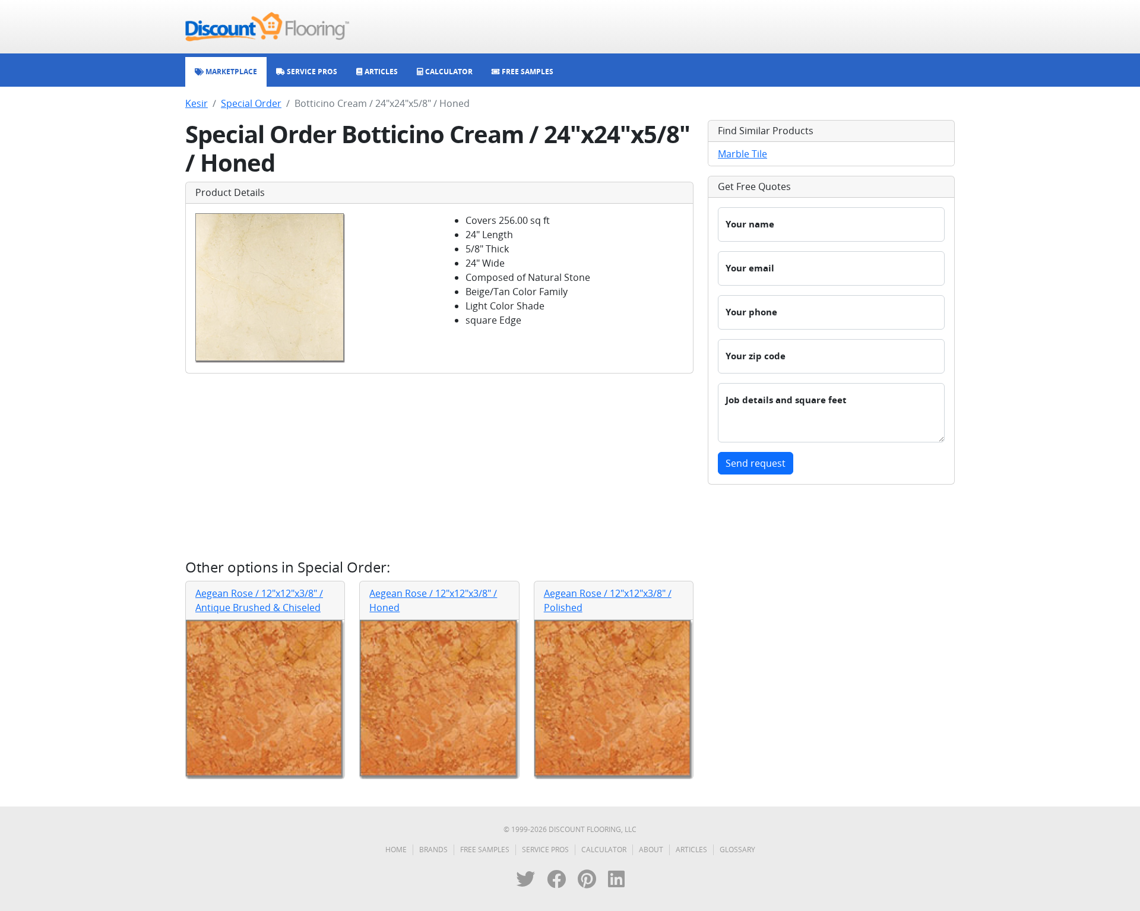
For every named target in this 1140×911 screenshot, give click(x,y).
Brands (433, 849)
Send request (756, 463)
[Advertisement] (439, 466)
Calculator (603, 849)
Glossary (737, 849)
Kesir (196, 103)
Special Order (251, 103)
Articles (691, 849)
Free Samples (484, 849)
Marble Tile (742, 153)
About (651, 849)
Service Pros (545, 849)
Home (396, 849)
